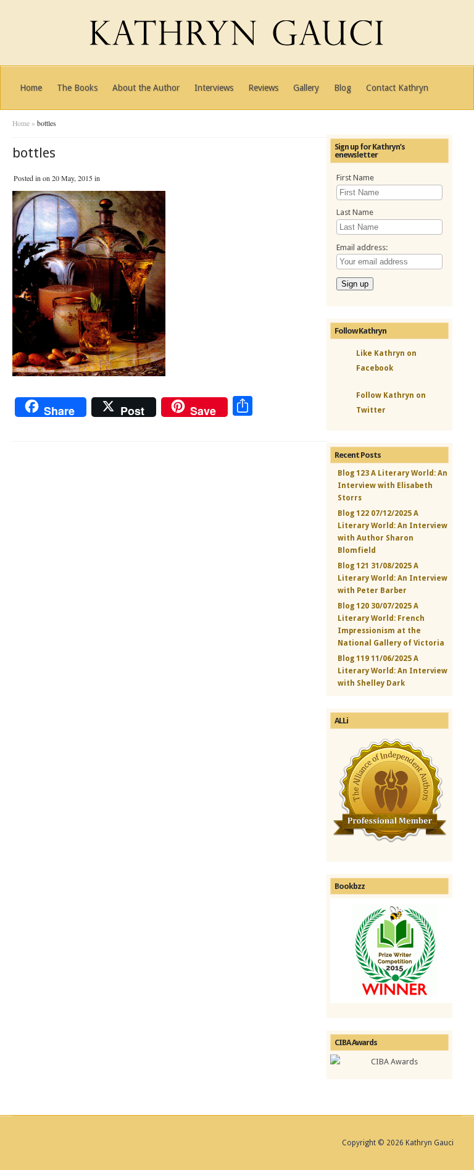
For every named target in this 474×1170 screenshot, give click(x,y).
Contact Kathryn (397, 88)
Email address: (362, 247)
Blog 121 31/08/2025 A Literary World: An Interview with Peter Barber (392, 578)
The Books (77, 88)
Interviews (213, 88)
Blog (342, 88)
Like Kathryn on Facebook (386, 360)
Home (31, 88)
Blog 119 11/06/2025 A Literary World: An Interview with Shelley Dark (392, 671)
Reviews (263, 88)
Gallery (306, 88)
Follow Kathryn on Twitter (391, 403)
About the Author (146, 88)
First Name (355, 177)
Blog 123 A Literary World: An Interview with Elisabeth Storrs (392, 485)
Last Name (354, 212)
